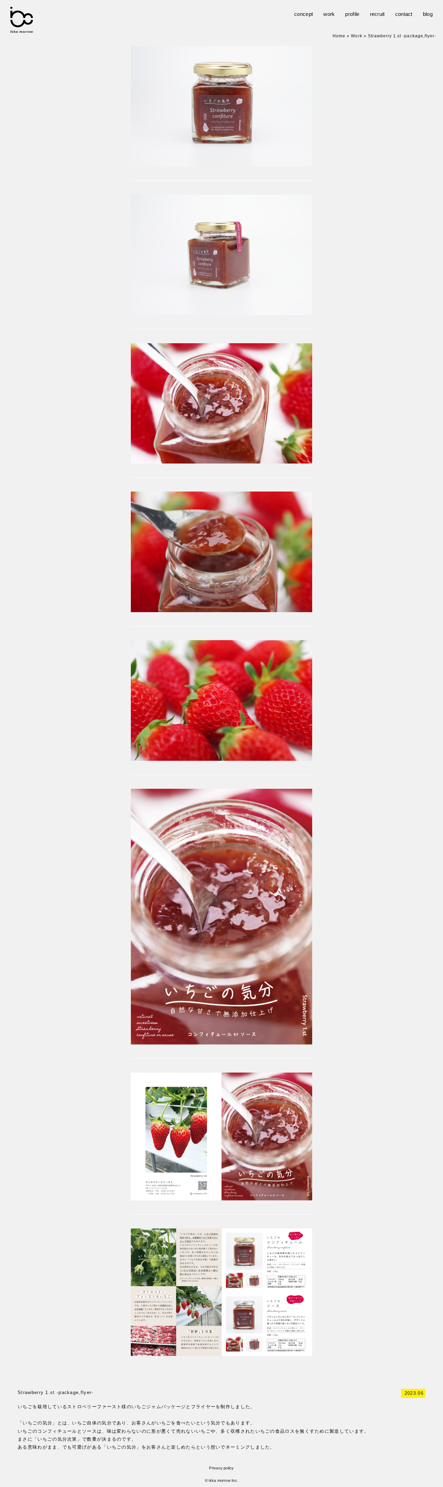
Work (356, 36)
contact (404, 14)
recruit (377, 14)
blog (428, 14)
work (329, 14)
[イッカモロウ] (21, 29)
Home (339, 36)
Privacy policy (221, 1468)
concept (303, 14)
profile (352, 14)
